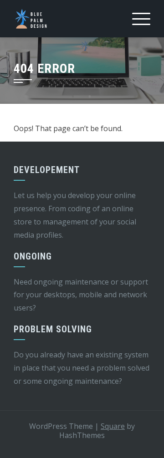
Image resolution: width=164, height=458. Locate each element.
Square (113, 426)
